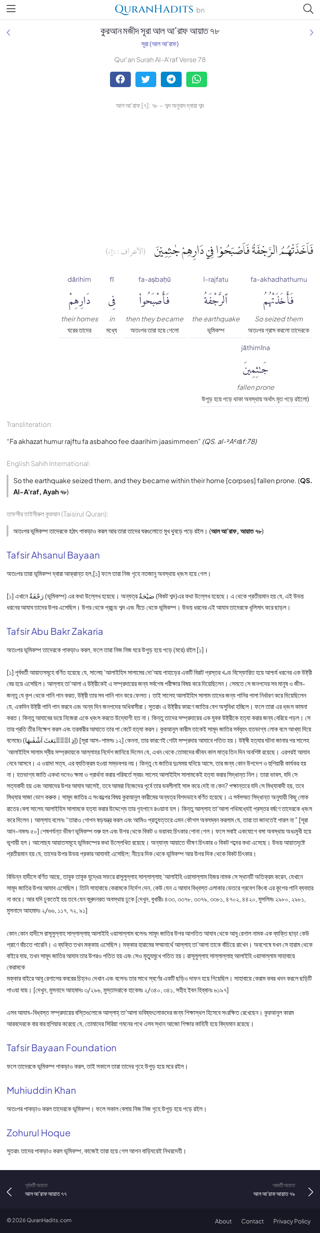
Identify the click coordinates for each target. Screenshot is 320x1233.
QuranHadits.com (49, 1220)
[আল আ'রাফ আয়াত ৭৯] (311, 32)
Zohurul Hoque (39, 1132)
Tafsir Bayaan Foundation (62, 1047)
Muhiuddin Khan (41, 1090)
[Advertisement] (160, 173)
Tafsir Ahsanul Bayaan (53, 555)
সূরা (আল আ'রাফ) (160, 43)
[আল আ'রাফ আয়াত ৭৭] (8, 32)
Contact (252, 1221)
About (223, 1221)
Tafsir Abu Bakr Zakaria (55, 631)
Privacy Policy (292, 1221)
